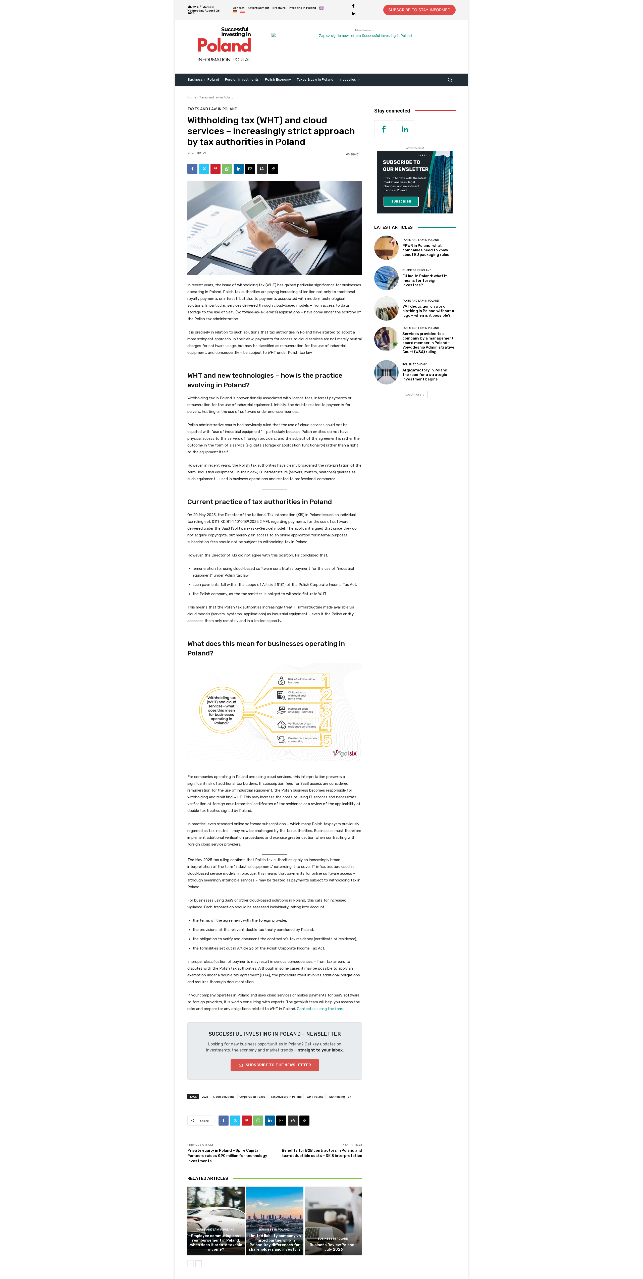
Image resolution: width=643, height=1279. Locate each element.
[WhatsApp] (227, 169)
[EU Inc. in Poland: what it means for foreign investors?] (386, 278)
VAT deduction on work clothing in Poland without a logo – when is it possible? (428, 311)
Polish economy (414, 364)
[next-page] (198, 1263)
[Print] (262, 169)
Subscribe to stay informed (419, 9)
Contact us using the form (320, 1009)
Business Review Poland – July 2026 (333, 1247)
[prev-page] (190, 1263)
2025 (205, 1096)
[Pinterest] (215, 169)
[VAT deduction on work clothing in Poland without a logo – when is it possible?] (386, 308)
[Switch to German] (235, 12)
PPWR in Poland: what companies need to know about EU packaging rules (425, 250)
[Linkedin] (353, 14)
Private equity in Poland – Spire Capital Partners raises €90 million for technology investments (227, 1155)
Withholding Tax (340, 1096)
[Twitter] (204, 169)
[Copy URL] (273, 169)
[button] (450, 79)
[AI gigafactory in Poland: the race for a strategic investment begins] (386, 372)
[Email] (250, 169)
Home (191, 97)
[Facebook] (353, 6)
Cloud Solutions (223, 1096)
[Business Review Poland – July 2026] (333, 1221)
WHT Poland (315, 1096)
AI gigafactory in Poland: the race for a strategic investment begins (425, 374)
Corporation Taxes (252, 1096)
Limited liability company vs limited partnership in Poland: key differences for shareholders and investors (275, 1243)
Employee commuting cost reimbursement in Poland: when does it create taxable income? (216, 1243)
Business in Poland (274, 1229)
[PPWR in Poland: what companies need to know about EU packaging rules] (386, 248)
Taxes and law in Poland (216, 97)
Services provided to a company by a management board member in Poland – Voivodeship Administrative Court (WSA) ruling (428, 342)
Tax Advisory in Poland (286, 1096)
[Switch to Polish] (242, 12)
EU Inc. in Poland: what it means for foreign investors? (424, 280)
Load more (413, 394)
